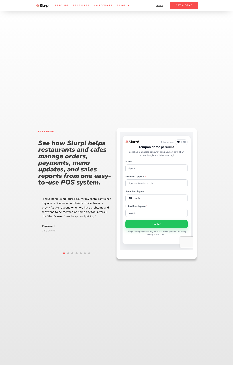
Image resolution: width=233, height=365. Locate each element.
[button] (64, 253)
